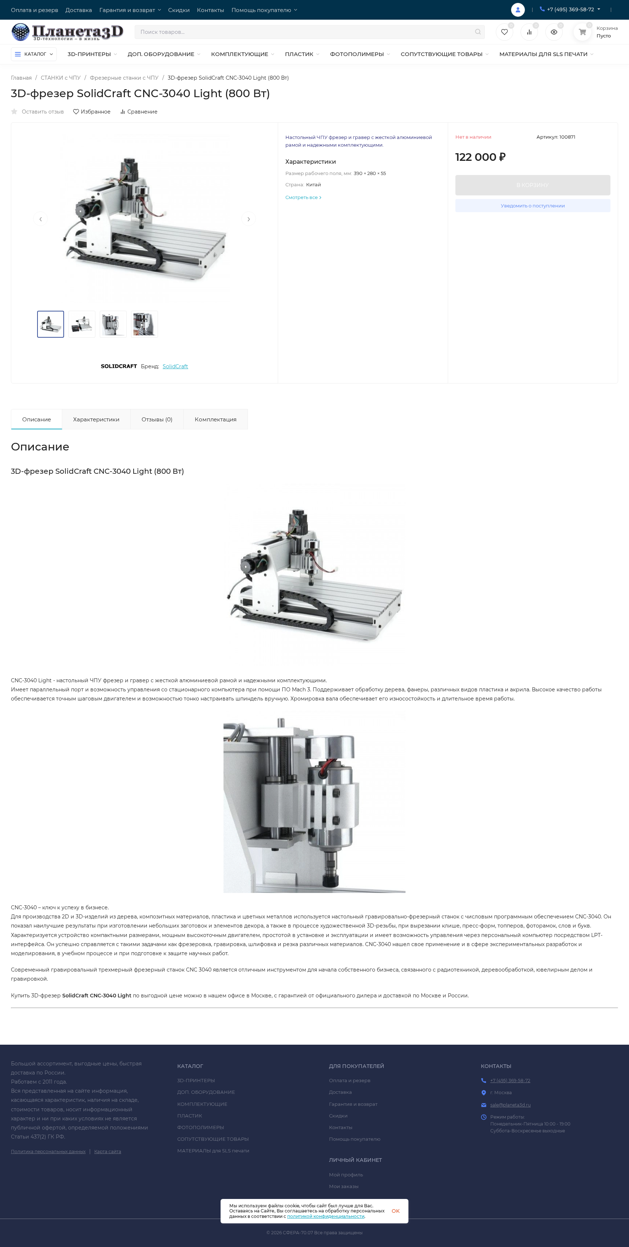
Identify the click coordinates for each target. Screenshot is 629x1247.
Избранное (96, 111)
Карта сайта (107, 1151)
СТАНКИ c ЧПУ (61, 77)
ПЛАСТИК (189, 1116)
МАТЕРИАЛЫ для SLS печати (213, 1150)
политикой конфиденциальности (325, 1216)
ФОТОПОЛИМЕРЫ (200, 1127)
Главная (21, 77)
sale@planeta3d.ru (510, 1105)
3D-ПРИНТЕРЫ (196, 1080)
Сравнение (142, 111)
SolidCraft (175, 366)
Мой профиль (346, 1174)
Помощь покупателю (354, 1139)
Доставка (340, 1092)
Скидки (338, 1116)
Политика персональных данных (48, 1151)
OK (396, 1211)
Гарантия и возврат (353, 1104)
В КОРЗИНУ (533, 185)
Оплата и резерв (350, 1080)
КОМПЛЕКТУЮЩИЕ (202, 1104)
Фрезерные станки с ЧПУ (124, 77)
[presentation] (40, 218)
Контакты (340, 1127)
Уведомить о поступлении (533, 206)
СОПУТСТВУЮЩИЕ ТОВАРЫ (213, 1139)
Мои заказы (344, 1186)
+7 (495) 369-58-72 (570, 9)
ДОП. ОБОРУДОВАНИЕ (206, 1092)
